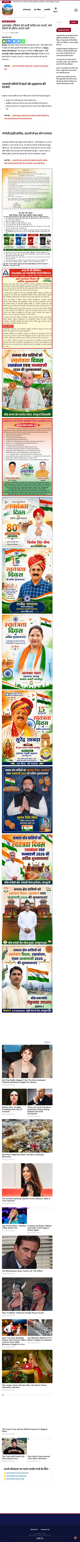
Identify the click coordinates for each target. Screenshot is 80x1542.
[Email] (4, 41)
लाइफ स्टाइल (12, 21)
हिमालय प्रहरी (42, 1533)
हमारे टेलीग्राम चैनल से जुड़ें (15, 1479)
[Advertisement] (27, 1027)
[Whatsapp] (23, 41)
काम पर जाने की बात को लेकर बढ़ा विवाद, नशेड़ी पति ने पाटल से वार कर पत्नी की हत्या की (67, 70)
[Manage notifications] (75, 1537)
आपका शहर (27, 10)
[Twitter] (18, 41)
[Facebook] (9, 41)
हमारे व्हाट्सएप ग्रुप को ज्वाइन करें (17, 1473)
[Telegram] (14, 41)
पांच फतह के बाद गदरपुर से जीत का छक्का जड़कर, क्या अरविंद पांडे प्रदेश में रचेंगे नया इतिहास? (66, 62)
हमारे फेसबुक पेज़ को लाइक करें (16, 1476)
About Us (34, 1529)
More (55, 12)
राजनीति (47, 10)
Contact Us (45, 1529)
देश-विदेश (37, 10)
